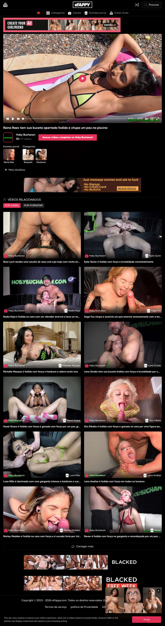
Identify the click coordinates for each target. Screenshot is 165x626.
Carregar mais (84, 546)
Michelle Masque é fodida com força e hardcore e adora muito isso (40, 371)
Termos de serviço (56, 606)
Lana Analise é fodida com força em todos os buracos (114, 481)
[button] (82, 170)
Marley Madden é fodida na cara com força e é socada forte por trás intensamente (49, 536)
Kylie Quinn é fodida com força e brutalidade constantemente (119, 261)
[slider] (74, 118)
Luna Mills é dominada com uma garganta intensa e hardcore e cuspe (42, 481)
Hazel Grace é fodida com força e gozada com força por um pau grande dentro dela (50, 426)
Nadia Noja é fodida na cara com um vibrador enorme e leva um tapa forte (45, 316)
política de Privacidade (84, 606)
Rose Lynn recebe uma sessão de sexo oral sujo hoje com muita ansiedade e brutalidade (53, 261)
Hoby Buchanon (25, 134)
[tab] (12, 205)
